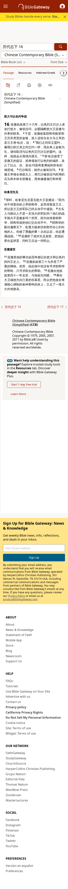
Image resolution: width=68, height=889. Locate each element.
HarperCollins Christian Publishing (30, 769)
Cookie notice (15, 723)
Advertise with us (18, 696)
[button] (62, 6)
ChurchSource (16, 763)
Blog (9, 651)
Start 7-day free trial (24, 384)
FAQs (9, 681)
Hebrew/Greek (45, 72)
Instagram (13, 825)
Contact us (13, 702)
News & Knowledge (19, 630)
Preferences (14, 871)
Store (9, 645)
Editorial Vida (15, 779)
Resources (25, 72)
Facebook (12, 820)
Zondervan (13, 795)
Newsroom (14, 656)
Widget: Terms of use (21, 733)
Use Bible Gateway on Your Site (28, 691)
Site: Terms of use (18, 728)
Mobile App (14, 640)
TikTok (10, 836)
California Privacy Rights (24, 712)
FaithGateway (15, 753)
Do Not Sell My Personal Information (33, 717)
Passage (8, 72)
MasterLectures (17, 800)
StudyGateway (16, 758)
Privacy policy (16, 707)
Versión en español (19, 866)
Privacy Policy (16, 596)
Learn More (18, 394)
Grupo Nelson (16, 774)
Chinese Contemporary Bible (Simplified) (33, 323)
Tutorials (12, 686)
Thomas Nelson (17, 784)
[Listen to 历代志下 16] (50, 85)
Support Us (14, 661)
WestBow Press (17, 790)
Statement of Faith (19, 635)
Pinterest (12, 830)
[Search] (60, 46)
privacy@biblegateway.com (20, 599)
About (10, 624)
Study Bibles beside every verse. (36, 16)
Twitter (11, 841)
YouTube (12, 846)
